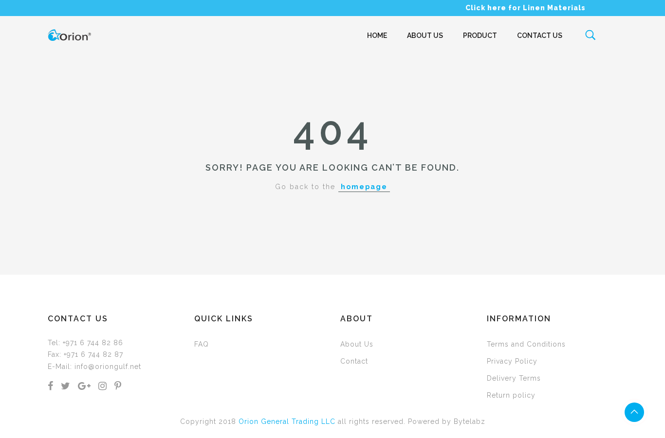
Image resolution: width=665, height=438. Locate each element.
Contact (354, 361)
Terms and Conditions (526, 344)
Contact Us (539, 35)
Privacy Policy (512, 361)
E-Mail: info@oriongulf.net (94, 366)
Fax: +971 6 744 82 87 (85, 354)
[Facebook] (51, 387)
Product (480, 35)
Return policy (511, 395)
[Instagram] (102, 387)
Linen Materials (554, 8)
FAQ (201, 344)
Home (377, 35)
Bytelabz (469, 421)
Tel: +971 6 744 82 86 (85, 343)
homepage (364, 187)
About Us (425, 35)
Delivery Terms (514, 378)
